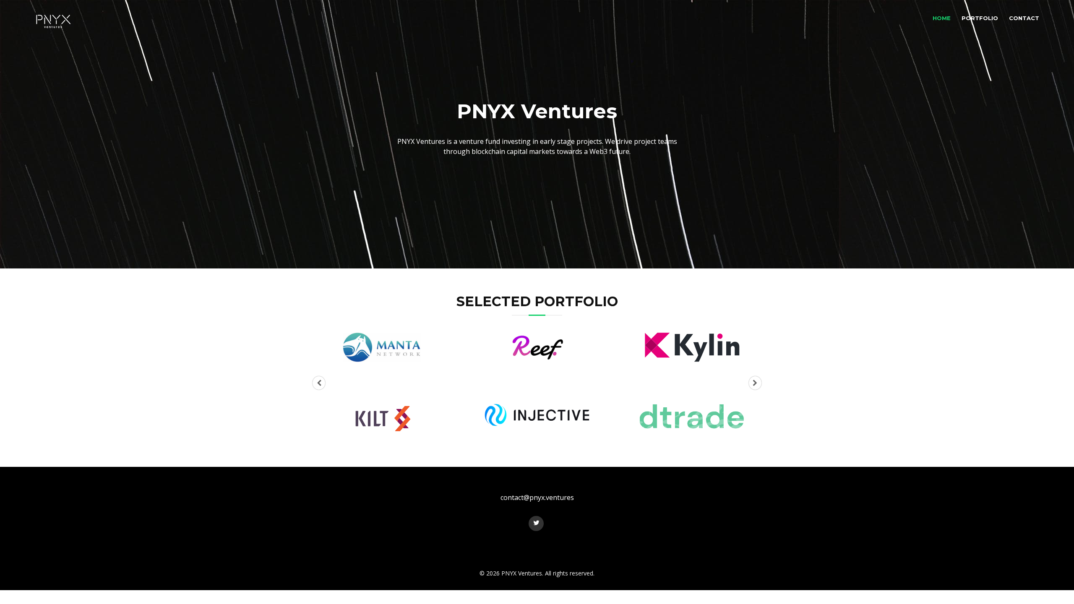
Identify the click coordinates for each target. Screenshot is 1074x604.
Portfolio (980, 18)
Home (942, 18)
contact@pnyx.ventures (537, 497)
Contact (1024, 18)
